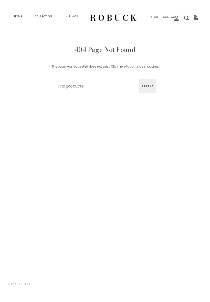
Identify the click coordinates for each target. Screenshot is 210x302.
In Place (71, 16)
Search (148, 85)
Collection (43, 16)
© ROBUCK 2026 (19, 284)
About (155, 17)
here (122, 66)
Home (18, 16)
